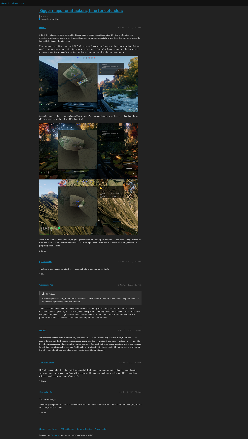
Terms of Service (84, 429)
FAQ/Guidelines (67, 429)
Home (42, 429)
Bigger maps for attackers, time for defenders (81, 10)
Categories (52, 429)
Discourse (55, 435)
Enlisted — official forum (12, 3)
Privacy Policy (101, 429)
